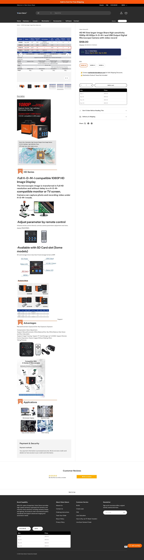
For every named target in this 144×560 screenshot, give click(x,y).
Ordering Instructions (62, 512)
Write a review (86, 477)
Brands (102, 5)
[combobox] (73, 13)
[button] (126, 13)
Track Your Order (61, 515)
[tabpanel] (44, 267)
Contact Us (59, 509)
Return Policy (60, 519)
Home (19, 21)
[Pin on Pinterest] (91, 123)
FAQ (107, 5)
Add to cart (111, 85)
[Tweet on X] (85, 123)
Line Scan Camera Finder (84, 522)
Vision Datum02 (83, 29)
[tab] (21, 96)
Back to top (72, 492)
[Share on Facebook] (88, 123)
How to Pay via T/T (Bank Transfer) (86, 519)
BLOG (78, 505)
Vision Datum (24, 554)
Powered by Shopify (32, 554)
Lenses (35, 21)
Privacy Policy (60, 522)
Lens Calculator (81, 515)
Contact (76, 21)
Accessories (57, 21)
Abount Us (59, 505)
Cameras (26, 21)
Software (69, 21)
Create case (80, 509)
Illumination (45, 21)
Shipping (81, 45)
